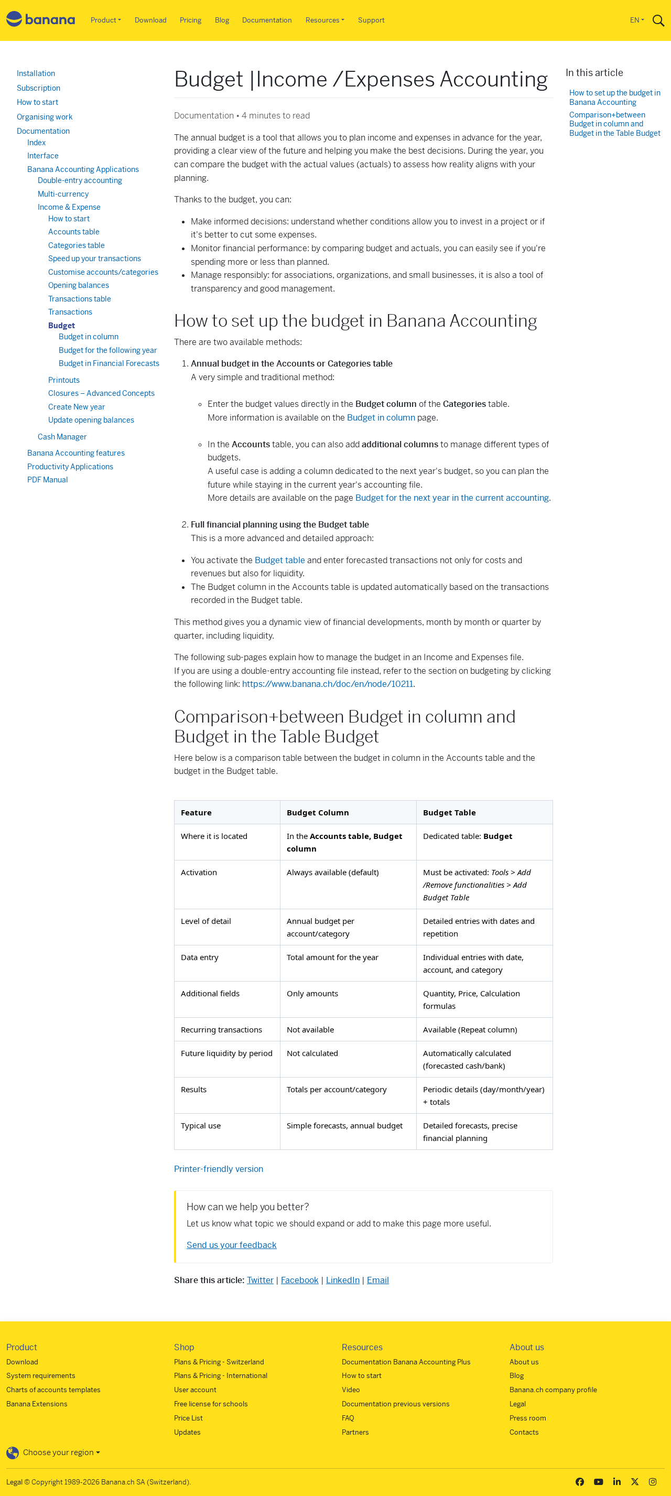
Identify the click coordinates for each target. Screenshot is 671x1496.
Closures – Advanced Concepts (101, 393)
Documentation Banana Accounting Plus (406, 1362)
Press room (528, 1418)
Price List (188, 1418)
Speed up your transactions (94, 258)
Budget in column (381, 417)
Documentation (267, 20)
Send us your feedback (232, 1245)
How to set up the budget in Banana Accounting (615, 98)
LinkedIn (343, 1280)
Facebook (300, 1280)
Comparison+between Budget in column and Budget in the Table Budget (615, 124)
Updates (187, 1432)
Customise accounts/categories (103, 272)
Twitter (260, 1280)
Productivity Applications (70, 466)
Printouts (64, 380)
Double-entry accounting (80, 180)
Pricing (190, 20)
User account (195, 1389)
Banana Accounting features (76, 453)
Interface (43, 155)
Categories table (76, 245)
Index (36, 142)
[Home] (40, 21)
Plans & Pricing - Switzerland (219, 1362)
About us (524, 1362)
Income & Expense (69, 207)
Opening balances (78, 285)
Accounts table (74, 231)
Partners (355, 1432)
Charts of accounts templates (53, 1389)
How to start (37, 102)
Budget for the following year (108, 350)
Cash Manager (62, 437)
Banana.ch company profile (553, 1389)
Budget (61, 325)
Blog (222, 20)
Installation (36, 73)
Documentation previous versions (396, 1404)
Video (351, 1389)
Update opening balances (91, 420)
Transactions (70, 312)
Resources (323, 20)
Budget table (280, 560)
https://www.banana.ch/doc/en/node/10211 (327, 684)
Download (151, 20)
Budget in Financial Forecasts (109, 363)
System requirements (40, 1375)
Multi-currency (63, 194)
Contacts (524, 1432)
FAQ (348, 1418)
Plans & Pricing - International (220, 1375)
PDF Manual (47, 480)
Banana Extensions (37, 1404)
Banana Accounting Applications (83, 169)
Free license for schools (211, 1404)
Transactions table (79, 299)
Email (378, 1280)
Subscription (38, 88)
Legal (518, 1404)
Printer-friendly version (218, 1169)
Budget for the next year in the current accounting (452, 497)
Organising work (45, 117)
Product (103, 20)
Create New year (76, 407)
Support (371, 20)
